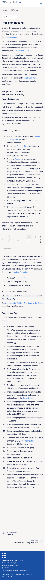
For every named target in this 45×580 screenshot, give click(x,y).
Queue (17, 159)
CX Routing (14, 10)
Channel (22, 184)
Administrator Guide (21, 51)
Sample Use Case (29, 78)
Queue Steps (28, 398)
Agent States (30, 441)
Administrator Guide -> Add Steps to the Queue (24, 303)
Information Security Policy (10, 565)
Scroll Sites (26, 574)
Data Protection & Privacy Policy (12, 560)
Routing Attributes (20, 272)
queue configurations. (13, 37)
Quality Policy (6, 568)
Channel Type (22, 146)
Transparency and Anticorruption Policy (14, 570)
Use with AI (9, 17)
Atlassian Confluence (9, 577)
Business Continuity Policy (10, 563)
